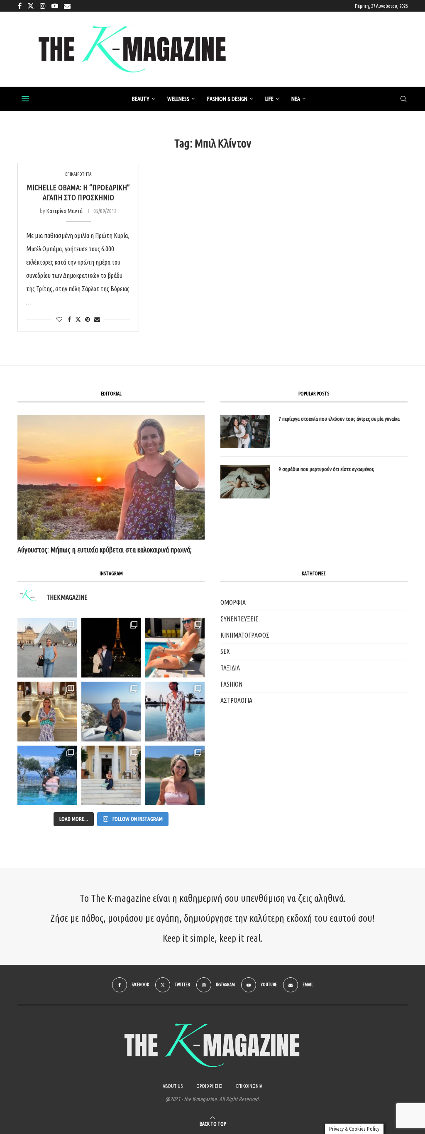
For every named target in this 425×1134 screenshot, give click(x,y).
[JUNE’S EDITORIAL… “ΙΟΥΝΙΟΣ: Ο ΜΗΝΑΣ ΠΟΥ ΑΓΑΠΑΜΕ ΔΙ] (175, 775)
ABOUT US (173, 1086)
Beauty (140, 99)
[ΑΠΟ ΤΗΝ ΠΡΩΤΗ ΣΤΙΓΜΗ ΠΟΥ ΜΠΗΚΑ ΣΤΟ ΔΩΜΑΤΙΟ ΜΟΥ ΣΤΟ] (175, 711)
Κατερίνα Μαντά (64, 211)
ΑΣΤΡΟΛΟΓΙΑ (236, 700)
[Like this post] (59, 319)
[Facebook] (19, 6)
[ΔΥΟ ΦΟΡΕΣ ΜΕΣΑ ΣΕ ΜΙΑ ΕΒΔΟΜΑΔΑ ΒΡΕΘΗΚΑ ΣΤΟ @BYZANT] (47, 711)
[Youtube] (55, 6)
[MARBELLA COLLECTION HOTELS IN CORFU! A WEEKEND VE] (47, 775)
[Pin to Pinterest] (87, 319)
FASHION (231, 684)
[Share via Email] (97, 319)
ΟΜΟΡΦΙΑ (233, 602)
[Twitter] (30, 6)
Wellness (178, 99)
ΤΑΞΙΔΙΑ (230, 668)
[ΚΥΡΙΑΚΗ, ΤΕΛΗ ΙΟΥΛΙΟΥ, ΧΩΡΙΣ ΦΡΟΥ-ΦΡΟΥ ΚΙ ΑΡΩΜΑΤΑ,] (175, 647)
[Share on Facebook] (69, 319)
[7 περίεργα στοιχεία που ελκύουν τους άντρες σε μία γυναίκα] (245, 431)
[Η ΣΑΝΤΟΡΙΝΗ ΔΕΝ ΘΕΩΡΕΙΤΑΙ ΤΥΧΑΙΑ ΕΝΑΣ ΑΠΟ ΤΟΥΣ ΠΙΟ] (111, 711)
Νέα (295, 99)
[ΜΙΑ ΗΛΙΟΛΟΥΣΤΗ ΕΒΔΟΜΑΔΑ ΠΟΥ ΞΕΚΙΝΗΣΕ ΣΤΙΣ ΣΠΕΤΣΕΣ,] (111, 775)
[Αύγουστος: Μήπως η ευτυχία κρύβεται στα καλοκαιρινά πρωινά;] (111, 477)
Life (269, 99)
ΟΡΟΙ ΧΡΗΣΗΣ (209, 1086)
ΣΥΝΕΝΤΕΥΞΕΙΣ (239, 619)
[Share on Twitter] (78, 319)
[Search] (403, 99)
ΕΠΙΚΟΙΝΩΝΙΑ (249, 1086)
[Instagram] (42, 6)
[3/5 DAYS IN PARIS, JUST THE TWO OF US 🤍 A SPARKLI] (111, 647)
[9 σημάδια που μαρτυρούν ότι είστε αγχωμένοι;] (245, 481)
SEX (225, 651)
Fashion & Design (227, 99)
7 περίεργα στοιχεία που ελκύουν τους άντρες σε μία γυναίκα (339, 419)
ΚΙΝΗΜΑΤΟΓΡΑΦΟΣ (244, 635)
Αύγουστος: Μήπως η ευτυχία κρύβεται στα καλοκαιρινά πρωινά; (104, 549)
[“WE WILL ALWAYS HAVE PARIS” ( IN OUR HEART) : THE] (47, 647)
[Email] (67, 6)
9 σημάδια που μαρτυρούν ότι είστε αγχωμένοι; (326, 469)
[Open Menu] (25, 99)
